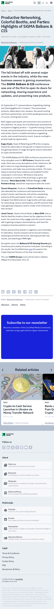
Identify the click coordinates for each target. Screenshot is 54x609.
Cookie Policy (8, 561)
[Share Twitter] (8, 291)
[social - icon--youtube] (26, 447)
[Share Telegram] (25, 291)
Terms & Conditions (10, 553)
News (10, 11)
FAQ (4, 565)
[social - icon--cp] (30, 447)
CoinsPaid (19, 579)
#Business (5, 305)
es (47, 3)
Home (3, 11)
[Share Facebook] (14, 291)
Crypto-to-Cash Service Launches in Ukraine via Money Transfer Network (18, 409)
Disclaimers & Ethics (11, 569)
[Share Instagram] (19, 291)
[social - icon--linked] (8, 447)
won (31, 249)
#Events (14, 305)
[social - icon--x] (12, 447)
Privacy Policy (8, 557)
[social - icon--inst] (4, 447)
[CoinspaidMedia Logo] (7, 2)
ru (43, 3)
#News (22, 305)
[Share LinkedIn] (2, 291)
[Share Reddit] (30, 291)
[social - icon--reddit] (21, 447)
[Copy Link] (36, 291)
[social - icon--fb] (17, 447)
